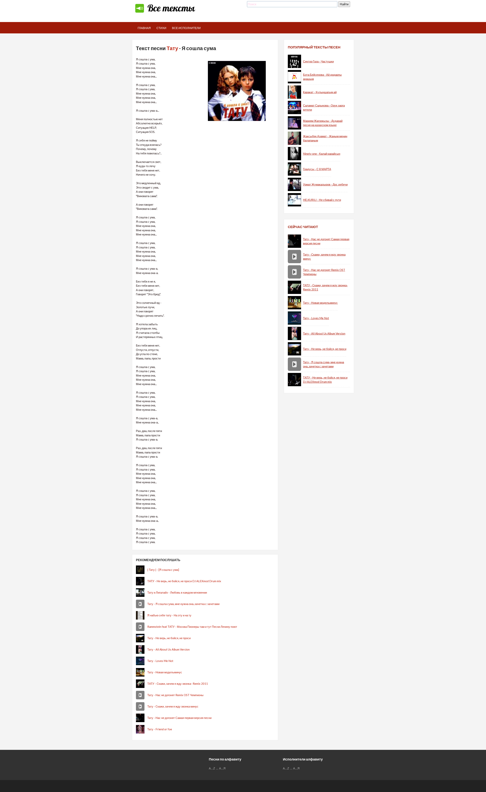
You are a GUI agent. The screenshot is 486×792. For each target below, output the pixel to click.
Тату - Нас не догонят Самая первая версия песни (179, 717)
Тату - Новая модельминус (164, 672)
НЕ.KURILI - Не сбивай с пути (322, 199)
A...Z (212, 768)
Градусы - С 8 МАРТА (317, 169)
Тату (172, 48)
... (217, 768)
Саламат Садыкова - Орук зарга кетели (324, 107)
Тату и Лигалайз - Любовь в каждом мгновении (177, 592)
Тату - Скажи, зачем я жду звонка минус (172, 706)
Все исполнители (186, 28)
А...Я (222, 768)
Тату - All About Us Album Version (168, 649)
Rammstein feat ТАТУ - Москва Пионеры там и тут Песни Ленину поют (192, 626)
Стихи (161, 28)
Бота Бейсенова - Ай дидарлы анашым (322, 77)
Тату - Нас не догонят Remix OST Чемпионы (175, 695)
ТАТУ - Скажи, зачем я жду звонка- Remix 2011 (177, 683)
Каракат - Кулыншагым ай (320, 92)
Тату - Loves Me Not (160, 661)
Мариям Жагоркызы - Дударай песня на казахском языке (322, 123)
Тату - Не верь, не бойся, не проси (169, 638)
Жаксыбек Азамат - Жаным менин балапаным (325, 138)
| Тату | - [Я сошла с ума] (163, 569)
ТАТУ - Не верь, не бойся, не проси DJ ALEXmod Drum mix (184, 581)
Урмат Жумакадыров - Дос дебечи (325, 184)
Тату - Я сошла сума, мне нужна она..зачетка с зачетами (183, 604)
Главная (144, 28)
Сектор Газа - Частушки (318, 61)
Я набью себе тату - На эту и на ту (169, 615)
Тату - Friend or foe (159, 729)
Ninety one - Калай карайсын (321, 153)
